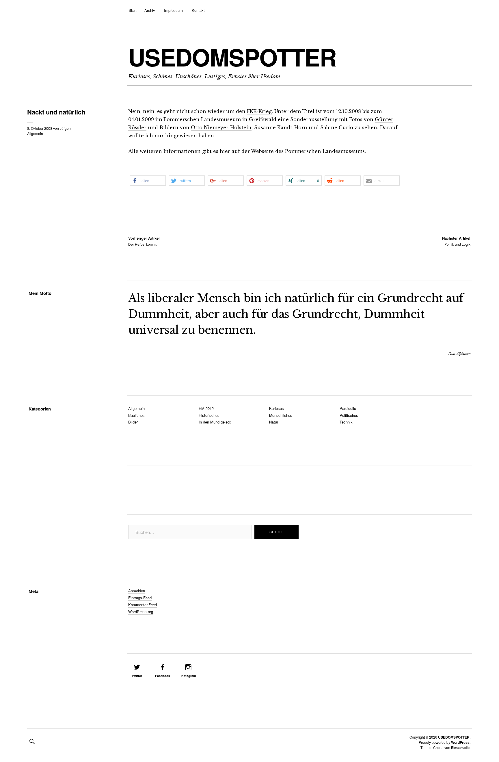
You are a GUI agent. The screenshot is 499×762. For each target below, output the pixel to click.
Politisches (349, 415)
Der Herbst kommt (144, 241)
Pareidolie (348, 408)
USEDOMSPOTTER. (454, 737)
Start (133, 10)
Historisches (209, 415)
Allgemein (35, 133)
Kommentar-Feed (142, 604)
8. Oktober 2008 (39, 128)
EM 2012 (206, 408)
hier (225, 151)
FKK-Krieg (259, 111)
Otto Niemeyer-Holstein (221, 127)
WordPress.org (140, 611)
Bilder (133, 422)
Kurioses (276, 408)
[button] (148, 180)
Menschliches (280, 415)
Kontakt (198, 10)
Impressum (173, 10)
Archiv (149, 10)
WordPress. (460, 742)
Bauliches (136, 415)
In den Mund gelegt (215, 422)
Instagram (188, 676)
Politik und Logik (456, 241)
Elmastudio (460, 747)
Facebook (162, 676)
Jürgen (65, 128)
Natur (273, 422)
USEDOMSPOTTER (232, 57)
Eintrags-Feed (140, 597)
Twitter (137, 676)
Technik (346, 422)
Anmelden (136, 590)
